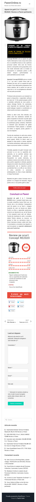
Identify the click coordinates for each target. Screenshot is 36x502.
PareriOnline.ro (13, 2)
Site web (10, 384)
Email (10, 376)
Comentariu (11, 345)
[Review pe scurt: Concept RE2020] (14, 247)
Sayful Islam (21, 498)
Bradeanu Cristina (12, 471)
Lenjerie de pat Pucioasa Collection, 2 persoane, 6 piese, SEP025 (17, 473)
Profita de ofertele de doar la (19, 52)
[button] (30, 4)
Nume (10, 367)
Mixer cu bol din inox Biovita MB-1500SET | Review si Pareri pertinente (16, 484)
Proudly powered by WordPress (15, 496)
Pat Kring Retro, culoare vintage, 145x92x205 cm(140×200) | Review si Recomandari (17, 461)
